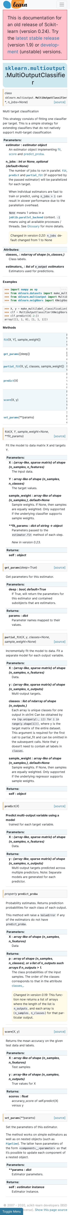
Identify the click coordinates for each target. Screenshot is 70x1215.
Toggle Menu (11, 1211)
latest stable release (37, 38)
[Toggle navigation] (62, 4)
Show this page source (51, 1210)
